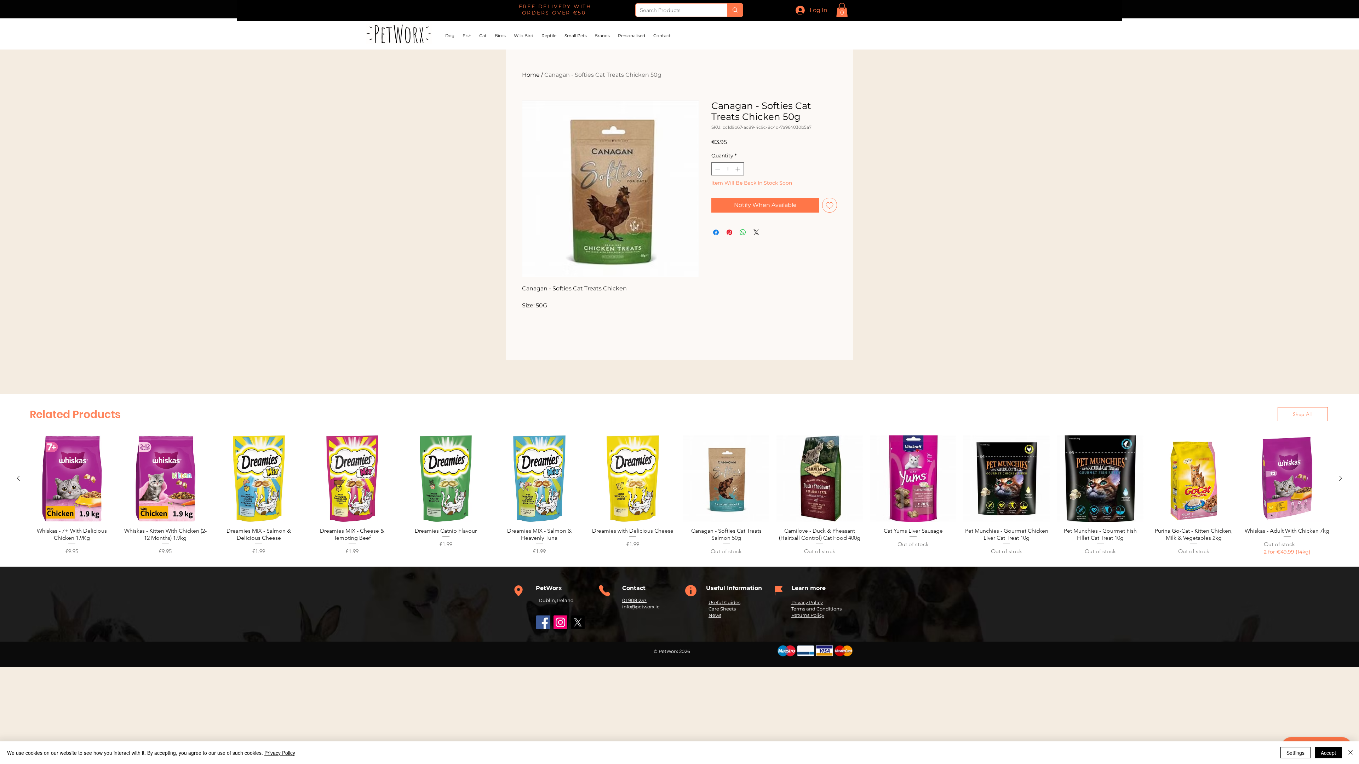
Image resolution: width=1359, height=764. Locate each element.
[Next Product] (1340, 478)
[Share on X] (756, 232)
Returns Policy (807, 615)
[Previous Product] (18, 478)
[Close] (1350, 752)
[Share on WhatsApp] (743, 232)
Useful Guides (724, 602)
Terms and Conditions (816, 609)
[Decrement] (716, 169)
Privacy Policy (807, 602)
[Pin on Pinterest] (729, 232)
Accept (1328, 752)
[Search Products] (735, 10)
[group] (679, 495)
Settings (1295, 752)
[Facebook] (543, 622)
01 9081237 (634, 600)
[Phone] (518, 591)
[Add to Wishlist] (829, 205)
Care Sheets (722, 609)
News (715, 615)
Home (531, 74)
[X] (578, 622)
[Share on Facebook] (716, 232)
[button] (842, 10)
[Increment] (738, 169)
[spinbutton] (727, 169)
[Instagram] (560, 622)
